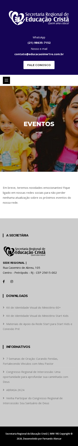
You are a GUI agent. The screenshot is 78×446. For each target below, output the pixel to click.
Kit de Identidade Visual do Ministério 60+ (33, 307)
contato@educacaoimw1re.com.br (39, 54)
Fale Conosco (39, 65)
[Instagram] (12, 281)
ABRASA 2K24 (15, 390)
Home (39, 132)
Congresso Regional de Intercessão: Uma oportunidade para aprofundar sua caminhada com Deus (35, 377)
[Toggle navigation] (6, 80)
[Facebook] (3, 281)
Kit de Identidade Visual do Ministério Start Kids (37, 316)
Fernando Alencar (52, 438)
